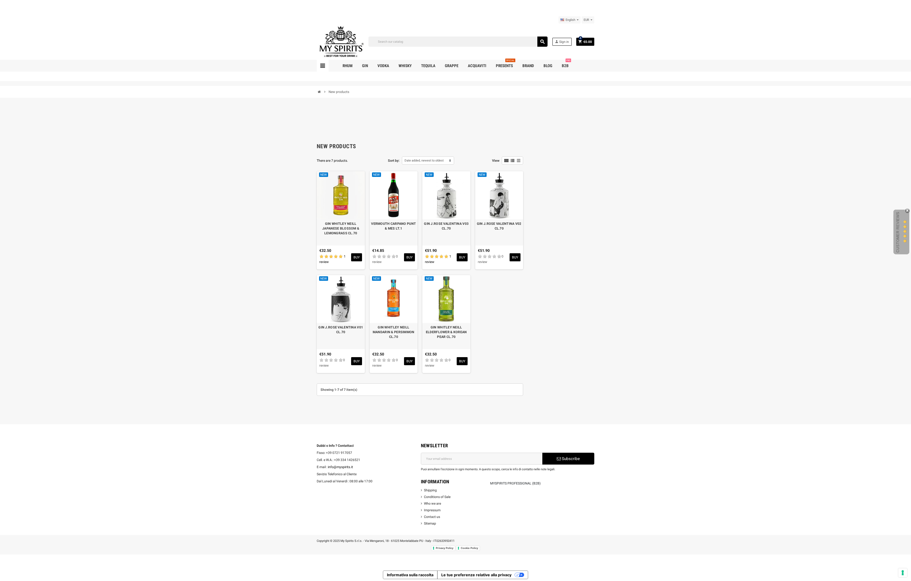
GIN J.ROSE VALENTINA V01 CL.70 (340, 329)
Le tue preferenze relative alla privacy (476, 574)
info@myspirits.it (340, 467)
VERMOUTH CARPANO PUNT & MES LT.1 (393, 226)
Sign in (562, 42)
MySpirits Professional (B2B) (515, 483)
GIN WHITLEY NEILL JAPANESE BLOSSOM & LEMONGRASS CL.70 (340, 228)
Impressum (432, 510)
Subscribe (570, 458)
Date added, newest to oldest (424, 160)
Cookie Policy (469, 548)
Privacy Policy (444, 548)
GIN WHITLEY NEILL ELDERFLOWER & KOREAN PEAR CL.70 (446, 332)
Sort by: (394, 160)
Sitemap (430, 523)
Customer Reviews (898, 232)
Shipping (430, 490)
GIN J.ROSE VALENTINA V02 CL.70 (499, 226)
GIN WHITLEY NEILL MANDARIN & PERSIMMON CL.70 (393, 332)
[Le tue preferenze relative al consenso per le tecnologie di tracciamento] (902, 572)
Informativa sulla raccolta (410, 574)
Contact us (432, 517)
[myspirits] (340, 41)
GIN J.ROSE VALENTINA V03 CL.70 (446, 226)
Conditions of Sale (437, 497)
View (495, 160)
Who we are (432, 503)
